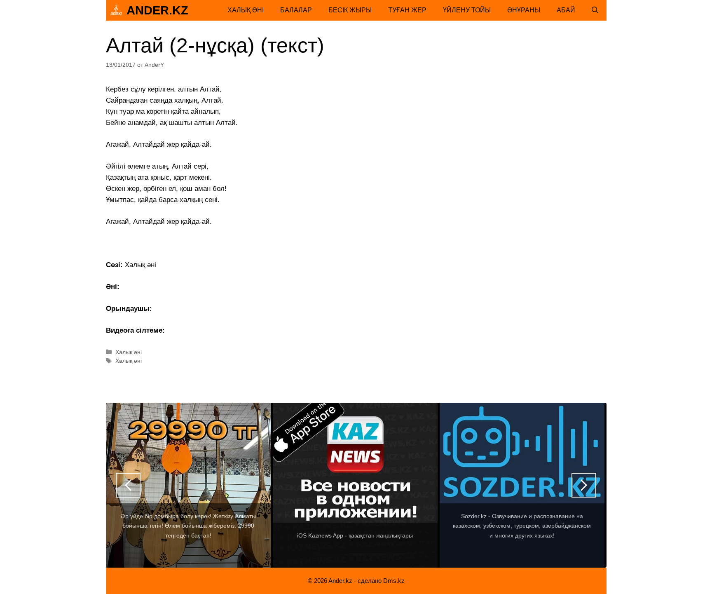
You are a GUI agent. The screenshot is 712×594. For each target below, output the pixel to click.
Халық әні (245, 10)
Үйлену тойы (467, 10)
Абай (566, 10)
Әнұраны (523, 10)
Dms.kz (394, 580)
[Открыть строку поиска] (595, 10)
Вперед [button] (583, 485)
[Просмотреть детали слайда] (188, 485)
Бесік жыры (350, 10)
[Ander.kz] (116, 10)
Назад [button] (128, 485)
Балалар (296, 10)
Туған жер (407, 10)
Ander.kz (157, 10)
